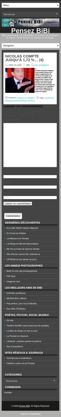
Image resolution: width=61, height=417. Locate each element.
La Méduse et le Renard (18, 238)
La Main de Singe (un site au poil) (22, 330)
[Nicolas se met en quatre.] (30, 91)
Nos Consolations (15, 346)
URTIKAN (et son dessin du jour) (22, 259)
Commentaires (13, 216)
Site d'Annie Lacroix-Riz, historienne (23, 254)
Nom (6, 171)
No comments (42, 65)
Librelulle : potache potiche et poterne (24, 341)
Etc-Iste (10, 320)
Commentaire (10, 119)
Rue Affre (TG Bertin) (16, 308)
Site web (7, 192)
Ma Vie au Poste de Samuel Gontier (23, 248)
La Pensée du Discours (17, 335)
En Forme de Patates (16, 233)
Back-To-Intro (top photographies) (22, 270)
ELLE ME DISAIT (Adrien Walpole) (22, 227)
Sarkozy (31, 100)
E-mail (7, 182)
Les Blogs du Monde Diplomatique (22, 243)
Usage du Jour (13, 281)
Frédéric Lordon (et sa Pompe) (21, 363)
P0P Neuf (11, 276)
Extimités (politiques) (16, 292)
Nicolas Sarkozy (20, 100)
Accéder (8, 392)
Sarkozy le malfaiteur (26, 97)
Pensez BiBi (30, 30)
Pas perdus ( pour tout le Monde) (22, 303)
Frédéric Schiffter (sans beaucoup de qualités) (28, 325)
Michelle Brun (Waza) (16, 298)
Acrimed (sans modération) (19, 358)
